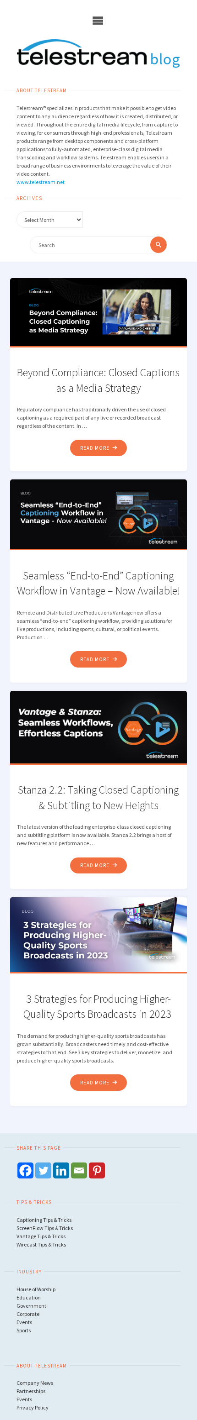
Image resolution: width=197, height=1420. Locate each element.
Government (31, 1305)
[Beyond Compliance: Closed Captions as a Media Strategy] (98, 311)
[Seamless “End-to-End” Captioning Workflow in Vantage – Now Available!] (98, 514)
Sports (23, 1330)
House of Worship (35, 1289)
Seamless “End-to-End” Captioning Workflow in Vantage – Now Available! (98, 583)
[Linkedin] (61, 1170)
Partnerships (30, 1391)
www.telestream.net (40, 182)
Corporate (27, 1313)
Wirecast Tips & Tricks (41, 1244)
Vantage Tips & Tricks (41, 1236)
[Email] (79, 1170)
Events (24, 1322)
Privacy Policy (32, 1407)
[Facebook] (25, 1170)
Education (28, 1297)
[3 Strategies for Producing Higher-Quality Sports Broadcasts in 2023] (98, 934)
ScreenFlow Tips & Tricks (44, 1228)
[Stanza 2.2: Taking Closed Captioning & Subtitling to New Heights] (98, 726)
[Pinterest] (97, 1170)
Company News (34, 1382)
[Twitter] (43, 1170)
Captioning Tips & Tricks (43, 1219)
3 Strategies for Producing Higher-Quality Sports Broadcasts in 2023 (98, 1006)
